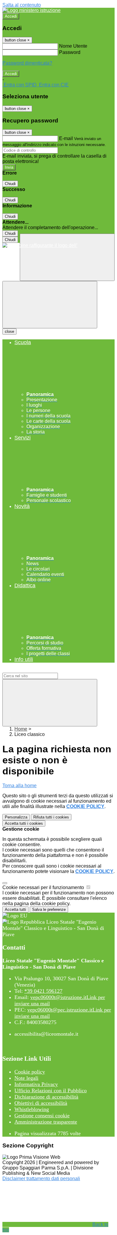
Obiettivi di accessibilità (40, 1103)
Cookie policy (29, 1072)
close (9, 331)
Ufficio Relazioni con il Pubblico (50, 1090)
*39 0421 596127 (43, 991)
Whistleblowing (31, 1109)
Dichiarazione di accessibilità (46, 1097)
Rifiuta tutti (51, 817)
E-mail (66, 138)
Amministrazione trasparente (45, 1122)
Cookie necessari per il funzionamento (43, 887)
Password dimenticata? (27, 63)
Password (69, 52)
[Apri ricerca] (67, 257)
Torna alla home (19, 785)
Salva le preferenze (49, 909)
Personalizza (16, 817)
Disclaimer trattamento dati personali (41, 1178)
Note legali (26, 1078)
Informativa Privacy (36, 1084)
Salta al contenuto (21, 4)
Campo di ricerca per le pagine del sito (43, 669)
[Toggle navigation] (49, 304)
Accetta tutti (24, 823)
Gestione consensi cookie (42, 1116)
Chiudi (10, 183)
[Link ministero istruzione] (31, 10)
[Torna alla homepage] (58, 245)
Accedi (11, 16)
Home (20, 728)
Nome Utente (73, 46)
